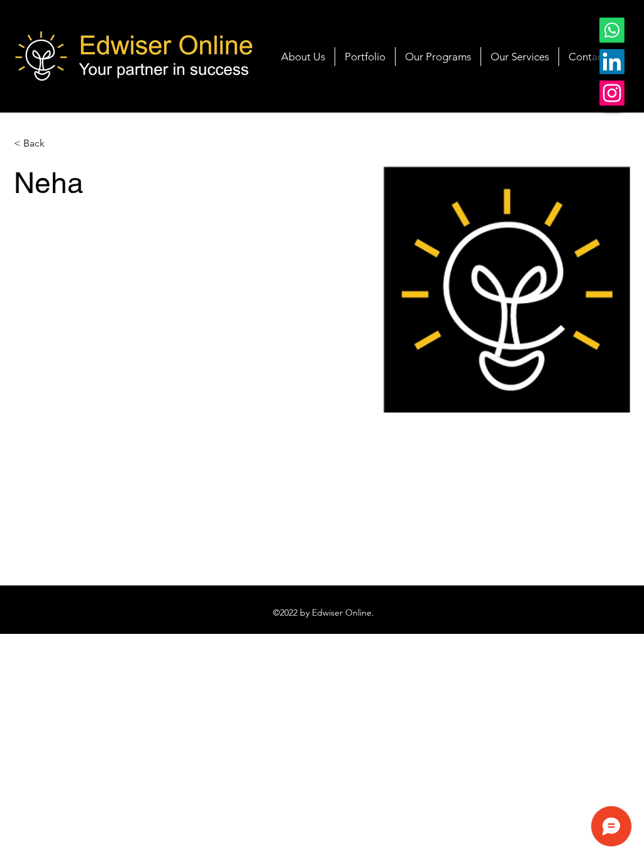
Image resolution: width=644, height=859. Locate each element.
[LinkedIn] (612, 61)
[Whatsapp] (612, 30)
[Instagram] (612, 93)
